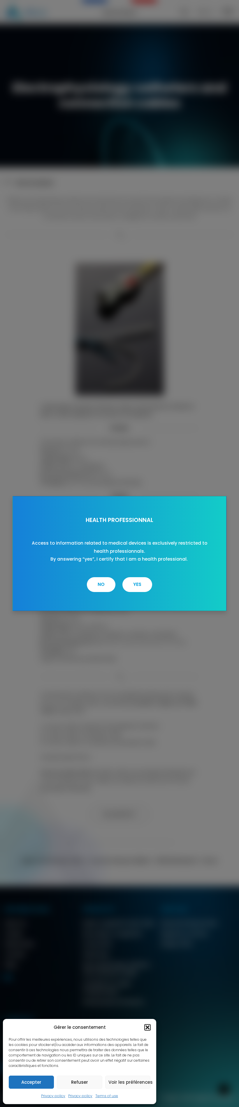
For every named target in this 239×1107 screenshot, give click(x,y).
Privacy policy (53, 1095)
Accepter (31, 1082)
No (101, 584)
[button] (147, 1027)
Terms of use (106, 1095)
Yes (137, 584)
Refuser (79, 1082)
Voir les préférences (129, 1082)
